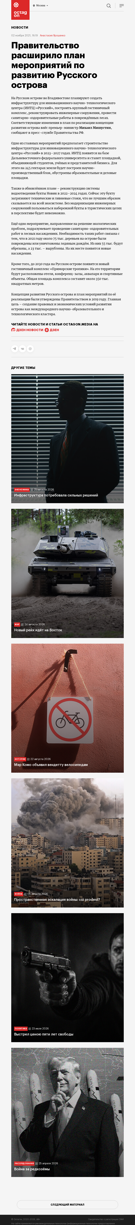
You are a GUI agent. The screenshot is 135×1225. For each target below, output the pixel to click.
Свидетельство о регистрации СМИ (106, 1219)
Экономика (22, 490)
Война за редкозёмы (32, 1169)
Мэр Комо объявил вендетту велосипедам (51, 765)
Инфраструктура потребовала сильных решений (56, 495)
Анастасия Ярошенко (52, 35)
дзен (54, 330)
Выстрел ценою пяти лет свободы (43, 1034)
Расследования (24, 1163)
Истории (20, 759)
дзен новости (30, 330)
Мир (17, 624)
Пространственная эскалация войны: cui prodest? (57, 899)
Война (18, 894)
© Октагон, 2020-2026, (25, 1219)
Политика (21, 1029)
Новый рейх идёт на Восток (38, 630)
